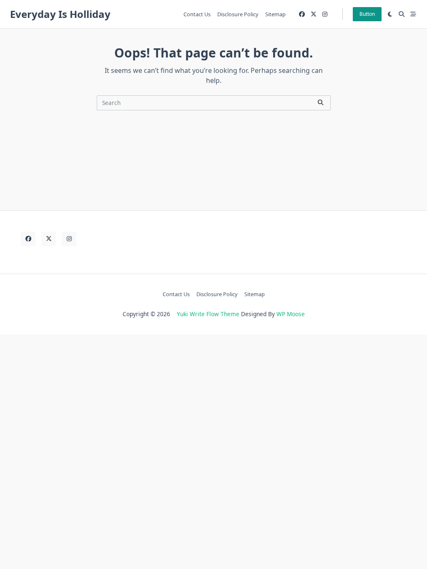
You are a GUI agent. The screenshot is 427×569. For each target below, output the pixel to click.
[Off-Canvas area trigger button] (413, 14)
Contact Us (197, 14)
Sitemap (275, 14)
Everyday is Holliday (60, 14)
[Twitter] (313, 14)
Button (367, 13)
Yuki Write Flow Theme (208, 314)
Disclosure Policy (238, 14)
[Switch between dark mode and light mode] (390, 14)
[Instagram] (324, 14)
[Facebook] (302, 14)
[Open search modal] (401, 14)
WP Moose (290, 314)
